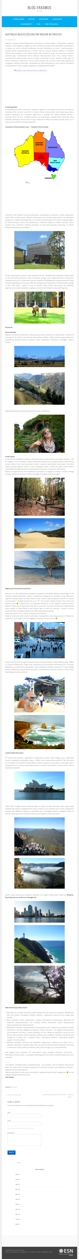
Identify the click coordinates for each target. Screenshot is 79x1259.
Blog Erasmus (39, 7)
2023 (18, 1174)
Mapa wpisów (43, 19)
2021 (18, 1184)
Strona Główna (18, 19)
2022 (18, 1179)
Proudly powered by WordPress (16, 1252)
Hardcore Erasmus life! (14, 1095)
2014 (18, 1219)
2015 (18, 1214)
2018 (18, 1199)
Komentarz (11, 1133)
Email (9, 1121)
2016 (18, 1209)
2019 (18, 1194)
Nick (9, 1113)
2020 (18, 1189)
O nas (38, 24)
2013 (18, 1224)
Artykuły (31, 19)
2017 (18, 1204)
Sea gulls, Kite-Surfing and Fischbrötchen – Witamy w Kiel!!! (58, 1096)
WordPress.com (46, 1252)
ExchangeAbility (26, 24)
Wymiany (14, 1087)
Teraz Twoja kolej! (51, 24)
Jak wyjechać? (57, 19)
